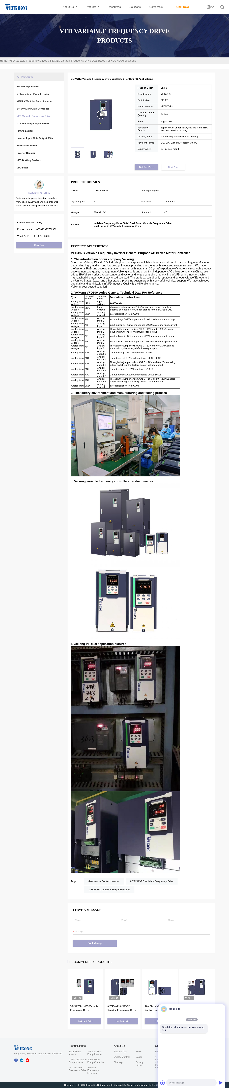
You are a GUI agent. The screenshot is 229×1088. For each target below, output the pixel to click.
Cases (139, 1057)
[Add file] (162, 1082)
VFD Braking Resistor (29, 160)
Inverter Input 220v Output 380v (35, 138)
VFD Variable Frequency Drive (27, 60)
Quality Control (122, 1057)
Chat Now (182, 7)
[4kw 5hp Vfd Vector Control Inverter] (160, 982)
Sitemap (118, 1062)
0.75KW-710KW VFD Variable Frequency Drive (121, 1008)
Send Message (95, 943)
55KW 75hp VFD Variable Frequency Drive (84, 1008)
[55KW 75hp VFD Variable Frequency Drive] (85, 982)
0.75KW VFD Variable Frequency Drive (151, 881)
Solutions (135, 7)
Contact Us (156, 7)
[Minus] (221, 1009)
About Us (68, 7)
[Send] (220, 1082)
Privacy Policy (139, 1063)
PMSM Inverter (25, 130)
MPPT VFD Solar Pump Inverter (34, 101)
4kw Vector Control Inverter (104, 881)
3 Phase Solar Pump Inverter (33, 94)
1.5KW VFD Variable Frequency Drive (109, 889)
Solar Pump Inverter (28, 86)
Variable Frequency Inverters (33, 123)
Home (3, 60)
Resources (114, 7)
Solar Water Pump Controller (33, 108)
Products (91, 7)
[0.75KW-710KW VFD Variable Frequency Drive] (122, 982)
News (138, 1051)
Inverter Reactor (26, 153)
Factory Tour (120, 1051)
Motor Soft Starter (27, 145)
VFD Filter (22, 167)
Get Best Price (146, 167)
